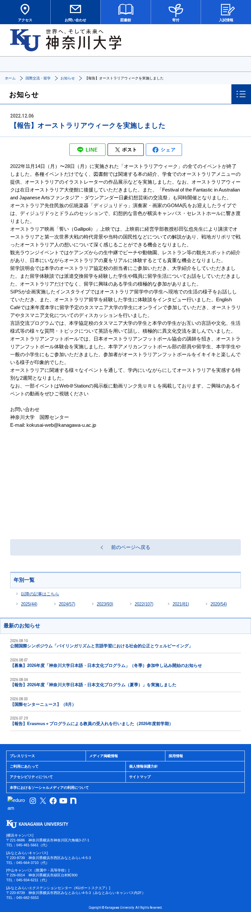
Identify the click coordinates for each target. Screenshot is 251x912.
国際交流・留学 (38, 78)
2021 (181, 604)
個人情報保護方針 (143, 766)
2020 (218, 604)
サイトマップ (140, 777)
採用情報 (176, 756)
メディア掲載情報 (103, 756)
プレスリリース (22, 756)
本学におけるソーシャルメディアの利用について (49, 787)
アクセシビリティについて (31, 777)
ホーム (10, 78)
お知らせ (67, 78)
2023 (105, 604)
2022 (144, 604)
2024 (67, 604)
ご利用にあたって (24, 766)
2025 (29, 604)
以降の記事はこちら (40, 593)
